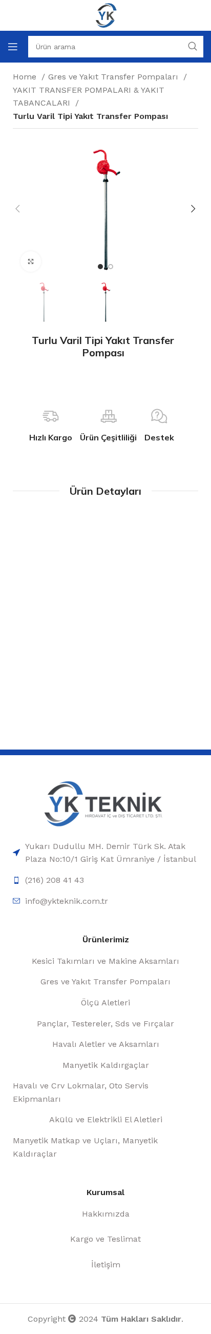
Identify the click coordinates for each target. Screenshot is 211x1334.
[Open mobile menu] (13, 46)
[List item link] (105, 853)
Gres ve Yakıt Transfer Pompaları (114, 77)
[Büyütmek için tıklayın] (30, 261)
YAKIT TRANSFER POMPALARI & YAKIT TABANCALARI (88, 96)
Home (26, 77)
